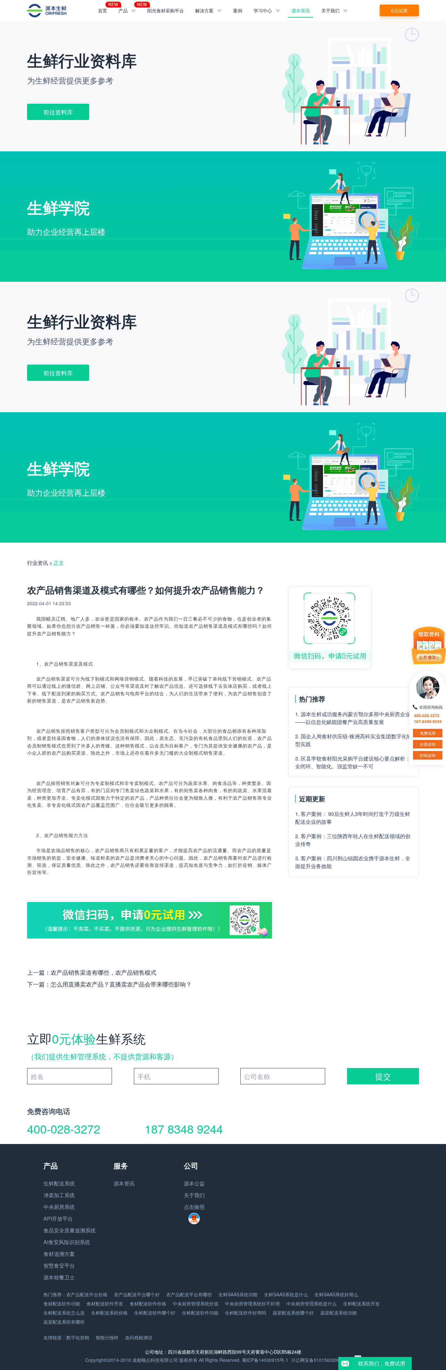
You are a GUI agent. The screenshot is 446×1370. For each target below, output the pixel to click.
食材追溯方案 (59, 1253)
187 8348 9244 (184, 1128)
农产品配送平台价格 (86, 1294)
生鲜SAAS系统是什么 (286, 1294)
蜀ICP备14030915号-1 (265, 1360)
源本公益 (194, 1183)
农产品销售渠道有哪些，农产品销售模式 (103, 972)
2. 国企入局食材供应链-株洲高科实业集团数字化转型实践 (353, 740)
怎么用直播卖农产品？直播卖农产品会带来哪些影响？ (121, 984)
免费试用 (428, 733)
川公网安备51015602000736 (320, 1360)
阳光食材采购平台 (165, 10)
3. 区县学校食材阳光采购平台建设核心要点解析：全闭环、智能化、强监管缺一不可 (352, 762)
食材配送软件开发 (105, 1303)
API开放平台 (58, 1218)
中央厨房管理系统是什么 (311, 1303)
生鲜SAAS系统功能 (238, 1294)
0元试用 (399, 10)
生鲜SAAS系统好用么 (336, 1294)
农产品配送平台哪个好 (137, 1294)
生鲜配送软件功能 (200, 1312)
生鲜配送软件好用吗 (245, 1312)
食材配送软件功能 (61, 1303)
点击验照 (194, 1207)
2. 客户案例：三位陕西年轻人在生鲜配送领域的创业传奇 (352, 840)
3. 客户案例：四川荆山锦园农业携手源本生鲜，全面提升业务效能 (352, 862)
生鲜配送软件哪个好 (154, 1312)
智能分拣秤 (107, 1337)
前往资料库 (58, 112)
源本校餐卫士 (59, 1277)
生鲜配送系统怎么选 (64, 1312)
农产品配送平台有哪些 (189, 1294)
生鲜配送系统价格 (109, 1312)
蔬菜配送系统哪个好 (293, 1312)
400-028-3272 (63, 1128)
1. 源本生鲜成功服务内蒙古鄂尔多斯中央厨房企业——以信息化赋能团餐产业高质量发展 (352, 718)
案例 (237, 10)
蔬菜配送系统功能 (338, 1312)
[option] (223, 86)
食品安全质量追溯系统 (69, 1230)
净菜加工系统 (59, 1195)
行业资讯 (37, 562)
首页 (102, 10)
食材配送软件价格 (148, 1303)
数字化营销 (77, 1337)
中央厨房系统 (59, 1207)
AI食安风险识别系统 (66, 1242)
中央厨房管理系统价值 (195, 1303)
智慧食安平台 (59, 1265)
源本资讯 (301, 10)
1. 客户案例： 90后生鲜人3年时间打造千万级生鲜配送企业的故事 (352, 817)
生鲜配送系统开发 (361, 1303)
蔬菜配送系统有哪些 (64, 1321)
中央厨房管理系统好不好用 (252, 1303)
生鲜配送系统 (59, 1183)
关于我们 (194, 1195)
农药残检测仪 (138, 1337)
